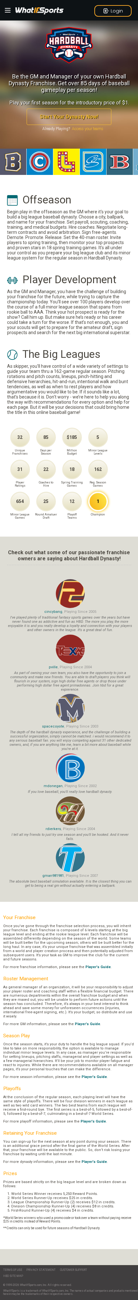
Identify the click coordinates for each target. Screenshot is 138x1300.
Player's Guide (98, 967)
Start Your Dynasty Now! (69, 117)
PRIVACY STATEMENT (41, 1269)
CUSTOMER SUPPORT (73, 1269)
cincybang (53, 612)
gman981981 (53, 876)
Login (117, 10)
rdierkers (53, 829)
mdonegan (53, 786)
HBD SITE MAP (13, 1276)
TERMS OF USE (12, 1269)
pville (53, 667)
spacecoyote (53, 726)
